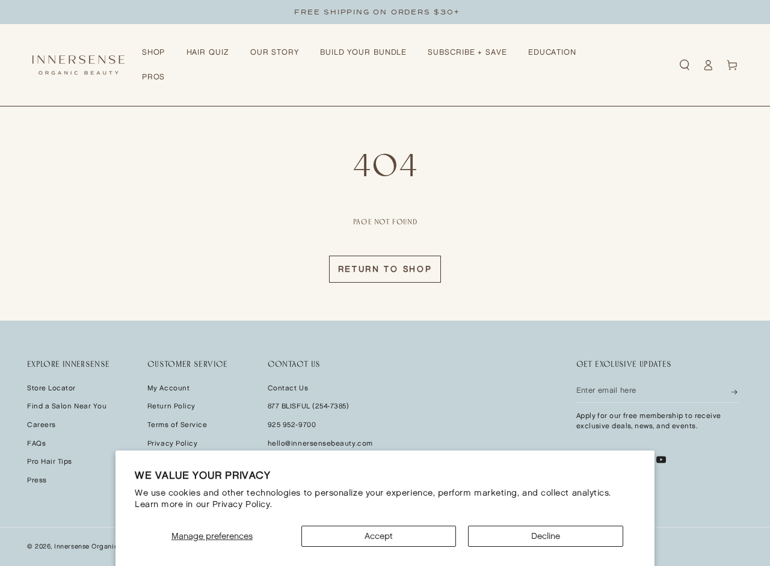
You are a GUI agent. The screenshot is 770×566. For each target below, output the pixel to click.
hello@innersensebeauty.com (320, 443)
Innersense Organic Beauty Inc (104, 547)
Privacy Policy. (242, 504)
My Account (168, 388)
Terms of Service (177, 425)
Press (37, 480)
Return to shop (385, 269)
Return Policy (171, 406)
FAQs (36, 443)
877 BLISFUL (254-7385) (309, 406)
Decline (545, 536)
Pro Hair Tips (49, 461)
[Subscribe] (735, 391)
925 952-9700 (292, 425)
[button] (685, 65)
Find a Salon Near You (66, 406)
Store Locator (51, 388)
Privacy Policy (172, 443)
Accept (379, 536)
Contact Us (288, 388)
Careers (41, 425)
